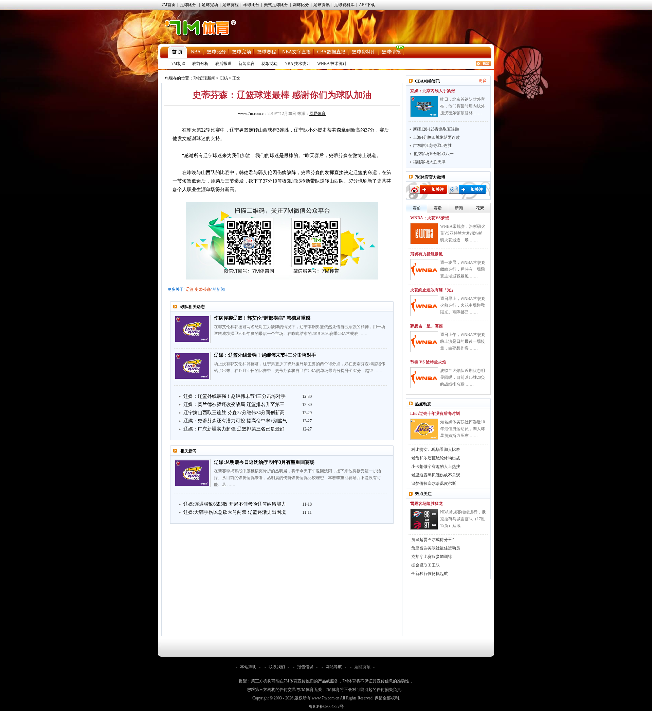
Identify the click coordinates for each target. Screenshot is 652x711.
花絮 (480, 208)
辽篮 (189, 289)
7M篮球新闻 (204, 78)
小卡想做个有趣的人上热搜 (435, 466)
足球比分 (188, 4)
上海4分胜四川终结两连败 (436, 137)
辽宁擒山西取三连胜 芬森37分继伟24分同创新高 (234, 412)
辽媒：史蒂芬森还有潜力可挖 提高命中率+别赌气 (235, 420)
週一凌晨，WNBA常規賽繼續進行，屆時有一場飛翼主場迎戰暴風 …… (462, 269)
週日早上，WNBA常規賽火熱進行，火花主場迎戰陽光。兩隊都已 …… (462, 305)
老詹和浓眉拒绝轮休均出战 (435, 458)
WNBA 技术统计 (332, 63)
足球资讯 (321, 4)
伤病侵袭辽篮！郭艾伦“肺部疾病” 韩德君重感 (262, 318)
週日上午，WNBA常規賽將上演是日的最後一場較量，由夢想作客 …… (462, 341)
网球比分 (301, 4)
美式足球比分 (276, 4)
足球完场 (210, 4)
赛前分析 (200, 63)
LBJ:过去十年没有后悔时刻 (435, 413)
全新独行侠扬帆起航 (429, 573)
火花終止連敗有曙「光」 (432, 290)
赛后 (438, 208)
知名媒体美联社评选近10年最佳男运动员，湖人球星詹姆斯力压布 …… (462, 429)
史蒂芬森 (203, 289)
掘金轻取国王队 (425, 565)
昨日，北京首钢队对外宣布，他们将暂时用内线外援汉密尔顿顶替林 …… (462, 106)
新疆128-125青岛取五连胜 (436, 129)
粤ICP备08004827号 (326, 706)
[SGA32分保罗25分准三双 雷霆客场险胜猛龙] (424, 519)
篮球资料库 (364, 51)
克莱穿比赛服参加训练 (431, 556)
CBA (224, 78)
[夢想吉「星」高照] (424, 341)
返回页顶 (362, 666)
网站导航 (334, 666)
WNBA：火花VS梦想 (429, 218)
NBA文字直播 (296, 51)
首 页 (177, 51)
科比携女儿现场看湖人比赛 (435, 449)
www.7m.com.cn (252, 113)
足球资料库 (344, 4)
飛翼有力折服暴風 (426, 254)
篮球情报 (391, 51)
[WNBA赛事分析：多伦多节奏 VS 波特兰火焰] (424, 377)
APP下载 (367, 4)
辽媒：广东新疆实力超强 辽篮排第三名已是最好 (234, 428)
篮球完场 (241, 51)
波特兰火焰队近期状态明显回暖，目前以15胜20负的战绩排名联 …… (462, 377)
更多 (482, 80)
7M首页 (169, 4)
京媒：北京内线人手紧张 (432, 90)
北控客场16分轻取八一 (433, 153)
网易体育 (317, 113)
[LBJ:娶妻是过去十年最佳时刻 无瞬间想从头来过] (424, 429)
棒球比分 (251, 4)
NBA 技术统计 (297, 63)
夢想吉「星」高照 (426, 326)
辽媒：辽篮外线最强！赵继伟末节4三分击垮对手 (265, 355)
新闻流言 (246, 63)
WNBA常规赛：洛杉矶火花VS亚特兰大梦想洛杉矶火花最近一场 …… (462, 233)
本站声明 (248, 666)
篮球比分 (216, 51)
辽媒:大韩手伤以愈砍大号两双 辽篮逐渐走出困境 (234, 512)
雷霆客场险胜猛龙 (426, 503)
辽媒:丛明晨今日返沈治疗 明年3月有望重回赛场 (264, 462)
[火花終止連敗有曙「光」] (424, 305)
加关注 (438, 189)
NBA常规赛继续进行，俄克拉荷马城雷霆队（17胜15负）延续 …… (463, 519)
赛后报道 (223, 63)
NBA (196, 51)
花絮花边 (269, 63)
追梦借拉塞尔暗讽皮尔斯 (433, 483)
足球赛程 (230, 4)
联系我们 (277, 666)
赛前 (417, 208)
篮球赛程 (266, 51)
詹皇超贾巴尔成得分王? (432, 539)
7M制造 (178, 63)
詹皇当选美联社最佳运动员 (435, 548)
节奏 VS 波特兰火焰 (428, 362)
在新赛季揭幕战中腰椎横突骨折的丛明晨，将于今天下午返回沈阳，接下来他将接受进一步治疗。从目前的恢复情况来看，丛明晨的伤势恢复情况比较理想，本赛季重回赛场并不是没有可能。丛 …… (297, 478)
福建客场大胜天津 (429, 161)
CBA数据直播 (331, 51)
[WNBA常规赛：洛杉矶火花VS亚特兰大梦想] (424, 233)
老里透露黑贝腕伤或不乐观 (435, 475)
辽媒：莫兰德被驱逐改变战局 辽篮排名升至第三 (234, 404)
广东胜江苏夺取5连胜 (432, 145)
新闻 (459, 208)
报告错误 (305, 666)
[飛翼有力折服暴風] (424, 269)
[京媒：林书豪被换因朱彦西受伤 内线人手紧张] (424, 106)
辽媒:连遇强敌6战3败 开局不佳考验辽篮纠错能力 (234, 504)
